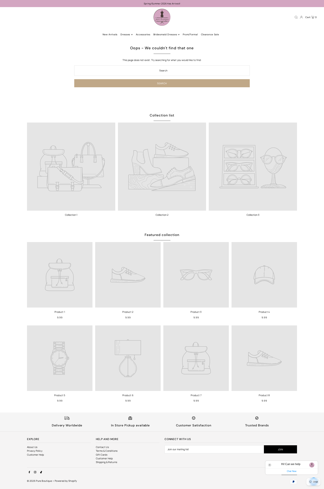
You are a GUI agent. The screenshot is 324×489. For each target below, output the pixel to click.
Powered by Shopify (66, 480)
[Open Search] (296, 17)
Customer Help (35, 454)
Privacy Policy (34, 450)
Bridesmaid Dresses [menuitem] (165, 34)
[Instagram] (35, 472)
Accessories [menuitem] (143, 34)
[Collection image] (71, 167)
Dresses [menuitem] (125, 34)
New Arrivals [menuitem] (110, 34)
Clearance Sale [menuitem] (210, 34)
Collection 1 (71, 214)
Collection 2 (162, 214)
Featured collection (162, 235)
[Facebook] (29, 472)
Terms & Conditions (107, 450)
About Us (32, 447)
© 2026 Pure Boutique (39, 480)
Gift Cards (101, 454)
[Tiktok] (41, 472)
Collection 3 (253, 214)
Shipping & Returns (106, 462)
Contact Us (102, 447)
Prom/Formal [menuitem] (190, 34)
